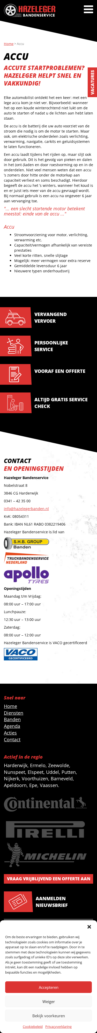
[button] (89, 926)
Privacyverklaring (58, 1026)
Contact (12, 739)
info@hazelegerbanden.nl (26, 508)
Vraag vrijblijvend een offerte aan (48, 879)
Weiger (48, 1001)
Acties (10, 733)
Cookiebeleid (33, 1026)
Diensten (13, 713)
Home (10, 706)
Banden (12, 719)
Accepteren (48, 987)
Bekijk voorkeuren (48, 1015)
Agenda (12, 726)
